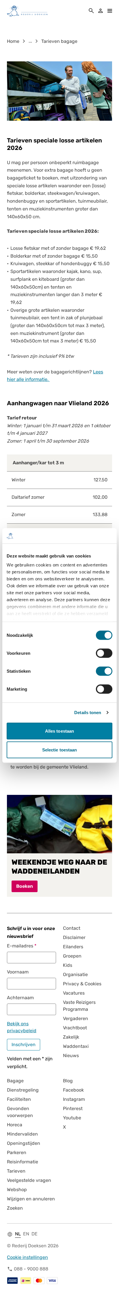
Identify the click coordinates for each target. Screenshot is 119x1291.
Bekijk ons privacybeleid (21, 1027)
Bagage (15, 1080)
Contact (71, 928)
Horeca (14, 1124)
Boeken (24, 886)
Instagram (74, 1099)
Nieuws (71, 1055)
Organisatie (75, 974)
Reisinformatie (22, 1162)
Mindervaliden (22, 1134)
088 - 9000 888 (31, 1269)
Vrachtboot (75, 1027)
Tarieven (16, 1171)
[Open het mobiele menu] (109, 10)
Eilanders (73, 946)
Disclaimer (74, 937)
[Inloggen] (100, 10)
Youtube (72, 1118)
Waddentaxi (76, 1046)
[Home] (27, 10)
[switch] (104, 653)
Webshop (17, 1189)
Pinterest (73, 1108)
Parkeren (16, 1152)
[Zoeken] (91, 10)
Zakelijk (71, 1037)
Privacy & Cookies (82, 983)
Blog (68, 1080)
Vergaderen (75, 1018)
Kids (67, 965)
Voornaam (18, 972)
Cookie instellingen (27, 1257)
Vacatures (74, 993)
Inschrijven (24, 1044)
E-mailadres (20, 946)
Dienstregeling (23, 1090)
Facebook (73, 1090)
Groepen (72, 956)
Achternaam (20, 997)
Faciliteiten (19, 1099)
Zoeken (15, 1208)
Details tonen (87, 712)
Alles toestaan (59, 730)
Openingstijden (23, 1143)
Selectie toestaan (59, 749)
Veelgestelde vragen (29, 1180)
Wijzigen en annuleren (31, 1199)
